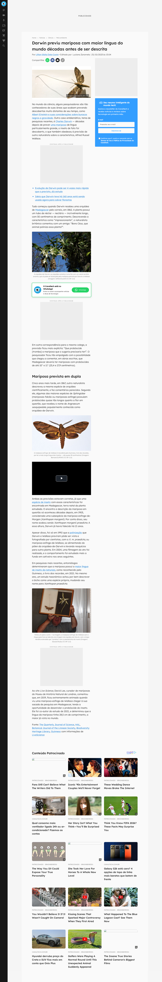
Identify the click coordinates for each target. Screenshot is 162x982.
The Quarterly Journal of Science (56, 724)
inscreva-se (116, 131)
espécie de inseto (41, 502)
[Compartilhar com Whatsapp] (47, 60)
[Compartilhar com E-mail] (58, 60)
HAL (77, 724)
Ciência (50, 38)
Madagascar (42, 209)
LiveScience (38, 734)
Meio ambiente (61, 38)
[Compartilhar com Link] (63, 60)
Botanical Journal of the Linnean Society (53, 728)
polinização (76, 532)
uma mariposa (58, 124)
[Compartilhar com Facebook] (52, 60)
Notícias (42, 38)
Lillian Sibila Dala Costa (47, 54)
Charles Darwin (64, 121)
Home (34, 38)
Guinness (56, 731)
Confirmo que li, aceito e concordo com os (117, 140)
